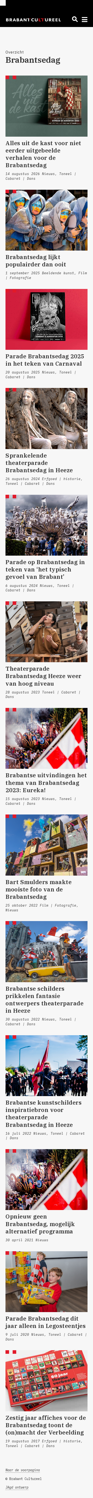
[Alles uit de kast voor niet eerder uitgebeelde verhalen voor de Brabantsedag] (46, 106)
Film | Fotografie (58, 905)
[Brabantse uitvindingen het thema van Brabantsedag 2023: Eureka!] (46, 738)
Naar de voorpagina (22, 1470)
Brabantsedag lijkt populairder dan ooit (35, 260)
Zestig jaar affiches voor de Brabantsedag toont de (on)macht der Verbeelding (45, 1425)
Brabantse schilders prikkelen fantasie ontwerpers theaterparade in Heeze (44, 1000)
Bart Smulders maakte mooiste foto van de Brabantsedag (38, 889)
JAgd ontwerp (16, 1487)
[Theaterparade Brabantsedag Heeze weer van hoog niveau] (46, 631)
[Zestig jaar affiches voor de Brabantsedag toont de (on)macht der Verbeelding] (46, 1380)
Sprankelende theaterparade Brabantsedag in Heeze (39, 463)
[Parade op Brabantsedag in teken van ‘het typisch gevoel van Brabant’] (46, 525)
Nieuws (48, 174)
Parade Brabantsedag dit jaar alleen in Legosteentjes (45, 1322)
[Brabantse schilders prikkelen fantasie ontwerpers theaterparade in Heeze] (46, 951)
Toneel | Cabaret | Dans (30, 483)
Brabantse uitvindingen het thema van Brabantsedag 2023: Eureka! (46, 782)
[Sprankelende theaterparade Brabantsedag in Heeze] (46, 418)
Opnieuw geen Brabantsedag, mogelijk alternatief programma (40, 1224)
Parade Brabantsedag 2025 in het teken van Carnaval (44, 359)
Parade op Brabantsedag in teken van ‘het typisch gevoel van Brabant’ (45, 569)
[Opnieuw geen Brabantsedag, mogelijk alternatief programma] (46, 1179)
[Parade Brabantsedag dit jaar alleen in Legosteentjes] (46, 1281)
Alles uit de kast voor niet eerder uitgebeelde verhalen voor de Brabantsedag (43, 154)
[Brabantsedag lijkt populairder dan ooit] (46, 220)
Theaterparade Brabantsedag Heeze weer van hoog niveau (43, 676)
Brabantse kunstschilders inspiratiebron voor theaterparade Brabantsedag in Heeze (43, 1114)
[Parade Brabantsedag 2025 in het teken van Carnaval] (46, 319)
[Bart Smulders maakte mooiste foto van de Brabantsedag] (46, 844)
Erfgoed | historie (61, 479)
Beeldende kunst (58, 273)
